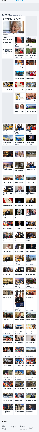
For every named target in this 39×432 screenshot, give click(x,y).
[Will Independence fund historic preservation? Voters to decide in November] (31, 40)
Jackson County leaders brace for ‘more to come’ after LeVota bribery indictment (7, 263)
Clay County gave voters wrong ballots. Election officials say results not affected (7, 366)
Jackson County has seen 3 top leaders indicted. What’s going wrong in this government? (31, 205)
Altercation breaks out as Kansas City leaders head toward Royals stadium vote (19, 56)
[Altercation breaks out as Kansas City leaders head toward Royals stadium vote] (19, 51)
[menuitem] (2, 2)
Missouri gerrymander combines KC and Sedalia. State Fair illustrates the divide (31, 55)
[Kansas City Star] (19, 0)
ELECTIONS (3, 15)
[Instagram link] (4, 429)
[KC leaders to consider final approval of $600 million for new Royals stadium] (31, 84)
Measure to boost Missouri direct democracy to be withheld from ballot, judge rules (7, 90)
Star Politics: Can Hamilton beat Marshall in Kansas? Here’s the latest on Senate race (19, 228)
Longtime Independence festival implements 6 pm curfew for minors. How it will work (7, 143)
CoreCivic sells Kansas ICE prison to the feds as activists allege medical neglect (31, 262)
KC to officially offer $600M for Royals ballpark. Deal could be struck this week (8, 169)
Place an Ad (21, 425)
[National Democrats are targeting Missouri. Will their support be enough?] (31, 96)
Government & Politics (7, 17)
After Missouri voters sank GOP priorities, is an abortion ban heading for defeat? (7, 228)
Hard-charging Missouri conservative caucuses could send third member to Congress (31, 228)
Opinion (27, 410)
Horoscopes (31, 428)
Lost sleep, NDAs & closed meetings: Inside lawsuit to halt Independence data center (30, 182)
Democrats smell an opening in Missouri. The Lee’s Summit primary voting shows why (8, 240)
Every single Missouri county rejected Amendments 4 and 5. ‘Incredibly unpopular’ (19, 366)
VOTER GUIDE (6, 15)
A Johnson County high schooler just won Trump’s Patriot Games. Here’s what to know (19, 217)
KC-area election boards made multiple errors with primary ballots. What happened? (31, 320)
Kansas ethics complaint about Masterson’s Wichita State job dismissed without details (19, 240)
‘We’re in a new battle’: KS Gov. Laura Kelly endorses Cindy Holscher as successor (30, 343)
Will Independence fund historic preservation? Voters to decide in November (30, 45)
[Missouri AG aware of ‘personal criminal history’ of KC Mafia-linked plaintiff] (19, 154)
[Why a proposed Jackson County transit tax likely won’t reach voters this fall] (19, 73)
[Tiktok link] (5, 429)
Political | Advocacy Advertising (23, 429)
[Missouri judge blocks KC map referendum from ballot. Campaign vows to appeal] (19, 84)
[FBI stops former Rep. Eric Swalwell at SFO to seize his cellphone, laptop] (19, 62)
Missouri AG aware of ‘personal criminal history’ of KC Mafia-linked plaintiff (19, 158)
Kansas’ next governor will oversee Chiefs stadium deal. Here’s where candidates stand (7, 182)
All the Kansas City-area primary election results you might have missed (7, 388)
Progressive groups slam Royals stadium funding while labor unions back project (31, 131)
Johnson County (28, 141)
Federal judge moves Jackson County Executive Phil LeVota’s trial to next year (31, 169)
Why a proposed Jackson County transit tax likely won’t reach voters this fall (19, 78)
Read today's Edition (5, 0)
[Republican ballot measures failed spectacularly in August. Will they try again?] (31, 73)
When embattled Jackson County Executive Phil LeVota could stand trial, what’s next (7, 217)
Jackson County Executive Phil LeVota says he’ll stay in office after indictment (19, 309)
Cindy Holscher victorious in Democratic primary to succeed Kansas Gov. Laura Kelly (8, 355)
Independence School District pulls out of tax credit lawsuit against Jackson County (31, 389)
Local (15, 43)
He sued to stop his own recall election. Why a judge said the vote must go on (19, 193)
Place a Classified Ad (22, 426)
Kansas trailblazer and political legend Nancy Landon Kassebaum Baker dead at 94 (12, 19)
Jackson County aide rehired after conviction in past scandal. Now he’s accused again (19, 251)
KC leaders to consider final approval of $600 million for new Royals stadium (31, 89)
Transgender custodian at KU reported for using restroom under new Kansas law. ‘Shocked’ (19, 263)
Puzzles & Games (32, 427)
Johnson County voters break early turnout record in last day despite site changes (19, 343)
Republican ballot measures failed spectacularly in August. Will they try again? (30, 78)
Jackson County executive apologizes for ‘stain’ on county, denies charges (7, 331)
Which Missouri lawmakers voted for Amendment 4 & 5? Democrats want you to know (31, 366)
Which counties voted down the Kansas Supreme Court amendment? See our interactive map (7, 320)
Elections (4, 387)
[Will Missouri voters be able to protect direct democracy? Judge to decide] (8, 127)
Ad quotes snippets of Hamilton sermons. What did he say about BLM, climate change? (7, 159)
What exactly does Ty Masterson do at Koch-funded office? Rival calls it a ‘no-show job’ (19, 389)
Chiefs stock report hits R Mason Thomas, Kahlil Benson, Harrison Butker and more (7, 39)
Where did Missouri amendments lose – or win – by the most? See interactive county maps (31, 332)
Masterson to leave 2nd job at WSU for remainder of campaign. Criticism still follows (7, 194)
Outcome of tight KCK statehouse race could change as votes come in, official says (7, 378)
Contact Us (3, 426)
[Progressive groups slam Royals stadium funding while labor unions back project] (31, 127)
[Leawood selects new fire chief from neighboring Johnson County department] (31, 138)
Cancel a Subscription (13, 426)
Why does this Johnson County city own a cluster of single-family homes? (31, 158)
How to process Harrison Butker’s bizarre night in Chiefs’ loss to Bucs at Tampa (7, 46)
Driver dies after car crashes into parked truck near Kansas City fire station (7, 43)
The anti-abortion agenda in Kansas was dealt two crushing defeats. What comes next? (19, 205)
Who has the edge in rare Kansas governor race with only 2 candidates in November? (19, 111)
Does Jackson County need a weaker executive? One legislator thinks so (7, 251)
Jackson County (4, 215)
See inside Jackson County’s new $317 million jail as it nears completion (30, 354)
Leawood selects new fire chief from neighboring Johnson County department (30, 143)
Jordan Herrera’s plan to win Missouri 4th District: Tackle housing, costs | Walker (7, 343)
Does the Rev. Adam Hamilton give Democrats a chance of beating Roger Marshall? (31, 251)
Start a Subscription (13, 425)
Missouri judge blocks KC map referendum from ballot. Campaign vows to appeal (19, 90)
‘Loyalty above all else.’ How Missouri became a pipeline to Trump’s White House (30, 217)
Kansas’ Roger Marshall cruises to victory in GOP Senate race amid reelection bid (7, 412)
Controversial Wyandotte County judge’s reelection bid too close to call (19, 411)
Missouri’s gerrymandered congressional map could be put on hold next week (8, 205)
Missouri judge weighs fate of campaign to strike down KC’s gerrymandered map (19, 100)
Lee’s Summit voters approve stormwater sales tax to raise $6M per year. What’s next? (7, 401)
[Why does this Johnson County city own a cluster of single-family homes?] (31, 154)
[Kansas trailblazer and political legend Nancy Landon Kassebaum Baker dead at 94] (13, 27)
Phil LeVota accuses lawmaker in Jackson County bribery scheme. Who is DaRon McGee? (31, 286)
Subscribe (36, 0)
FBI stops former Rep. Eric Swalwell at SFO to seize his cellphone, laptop (19, 67)
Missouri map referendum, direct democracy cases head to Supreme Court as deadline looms (30, 67)
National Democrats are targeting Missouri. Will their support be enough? (31, 100)
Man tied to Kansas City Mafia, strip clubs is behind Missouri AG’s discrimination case (19, 171)
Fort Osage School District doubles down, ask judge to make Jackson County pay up (7, 297)
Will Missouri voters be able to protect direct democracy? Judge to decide (7, 131)
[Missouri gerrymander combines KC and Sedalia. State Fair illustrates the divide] (31, 51)
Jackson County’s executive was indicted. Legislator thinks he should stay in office (19, 132)
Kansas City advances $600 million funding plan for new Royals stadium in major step (31, 111)
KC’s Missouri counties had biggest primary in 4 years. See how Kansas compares (19, 355)
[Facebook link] (2, 429)
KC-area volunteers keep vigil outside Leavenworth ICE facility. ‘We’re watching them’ (19, 143)
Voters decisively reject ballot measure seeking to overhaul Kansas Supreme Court (19, 378)
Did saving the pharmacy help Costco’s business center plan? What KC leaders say (19, 332)
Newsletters (31, 426)
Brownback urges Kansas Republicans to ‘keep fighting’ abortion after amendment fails (8, 274)
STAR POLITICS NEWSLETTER (20, 15)
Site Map (3, 425)
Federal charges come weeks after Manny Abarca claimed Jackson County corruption (31, 274)
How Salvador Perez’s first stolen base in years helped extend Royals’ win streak (8, 49)
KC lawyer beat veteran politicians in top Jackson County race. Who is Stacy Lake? (31, 378)
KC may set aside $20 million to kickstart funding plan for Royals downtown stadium (19, 286)
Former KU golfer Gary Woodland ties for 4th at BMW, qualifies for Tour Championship (7, 52)
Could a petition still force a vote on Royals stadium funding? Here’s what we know (19, 45)
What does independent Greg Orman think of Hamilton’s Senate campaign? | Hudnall (31, 412)
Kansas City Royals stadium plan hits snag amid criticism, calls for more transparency (30, 240)
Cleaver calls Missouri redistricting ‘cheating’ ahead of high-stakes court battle (30, 194)
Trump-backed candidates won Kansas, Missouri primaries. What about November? (19, 274)
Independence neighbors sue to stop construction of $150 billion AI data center (19, 182)
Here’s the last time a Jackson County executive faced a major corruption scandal (19, 320)
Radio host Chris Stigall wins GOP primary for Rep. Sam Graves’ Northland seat (31, 401)
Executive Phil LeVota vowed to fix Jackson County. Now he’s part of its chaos (7, 286)
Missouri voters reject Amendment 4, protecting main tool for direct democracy (19, 401)
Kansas (15, 141)
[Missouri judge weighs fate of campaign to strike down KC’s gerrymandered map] (19, 96)
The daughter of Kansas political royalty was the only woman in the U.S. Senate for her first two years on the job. (13, 34)
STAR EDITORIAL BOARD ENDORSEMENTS (12, 15)
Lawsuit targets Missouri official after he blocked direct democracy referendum (31, 297)
